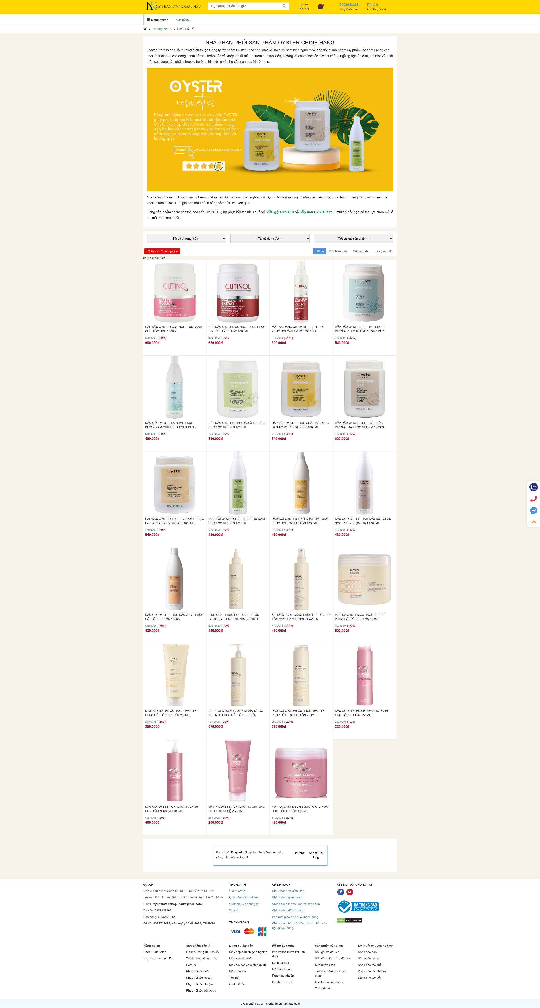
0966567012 (166, 917)
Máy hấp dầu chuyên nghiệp (248, 952)
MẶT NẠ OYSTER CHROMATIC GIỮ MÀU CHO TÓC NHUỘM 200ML (236, 809)
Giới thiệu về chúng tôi (244, 904)
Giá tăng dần (361, 251)
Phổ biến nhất (338, 251)
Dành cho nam (368, 952)
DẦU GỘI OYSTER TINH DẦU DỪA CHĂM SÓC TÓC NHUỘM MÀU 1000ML (363, 521)
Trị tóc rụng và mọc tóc (201, 958)
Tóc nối (234, 977)
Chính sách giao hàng (286, 897)
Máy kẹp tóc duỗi (240, 958)
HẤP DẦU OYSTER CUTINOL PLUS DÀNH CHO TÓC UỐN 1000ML (173, 329)
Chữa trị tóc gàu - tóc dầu (203, 952)
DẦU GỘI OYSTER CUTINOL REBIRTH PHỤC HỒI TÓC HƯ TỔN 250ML (298, 713)
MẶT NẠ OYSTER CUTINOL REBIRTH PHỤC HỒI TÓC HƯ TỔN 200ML (171, 713)
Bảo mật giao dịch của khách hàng (295, 917)
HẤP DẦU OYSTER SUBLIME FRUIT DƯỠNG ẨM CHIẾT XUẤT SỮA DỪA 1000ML (359, 329)
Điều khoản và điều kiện (288, 890)
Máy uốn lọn (237, 971)
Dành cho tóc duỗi (370, 964)
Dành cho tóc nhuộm (372, 971)
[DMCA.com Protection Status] (349, 920)
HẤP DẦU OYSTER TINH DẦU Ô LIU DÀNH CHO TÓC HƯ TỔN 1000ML (237, 425)
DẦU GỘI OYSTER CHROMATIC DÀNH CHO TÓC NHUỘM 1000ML (171, 809)
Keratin (191, 964)
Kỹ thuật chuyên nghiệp (375, 945)
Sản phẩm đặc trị (198, 945)
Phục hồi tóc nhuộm (199, 984)
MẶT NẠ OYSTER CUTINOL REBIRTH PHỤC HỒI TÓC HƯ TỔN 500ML (360, 617)
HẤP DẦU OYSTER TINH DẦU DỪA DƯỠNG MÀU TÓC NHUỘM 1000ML (360, 425)
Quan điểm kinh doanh (244, 897)
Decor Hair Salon (154, 952)
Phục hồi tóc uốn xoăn (201, 990)
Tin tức (233, 910)
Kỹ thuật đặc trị (282, 962)
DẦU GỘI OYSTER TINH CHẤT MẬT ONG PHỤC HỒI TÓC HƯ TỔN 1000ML (300, 521)
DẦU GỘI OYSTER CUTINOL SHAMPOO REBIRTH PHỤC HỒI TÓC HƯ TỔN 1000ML (235, 713)
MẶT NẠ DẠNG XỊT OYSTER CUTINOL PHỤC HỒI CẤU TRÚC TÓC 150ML (298, 329)
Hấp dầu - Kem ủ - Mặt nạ (332, 958)
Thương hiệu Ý (162, 29)
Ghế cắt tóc (237, 984)
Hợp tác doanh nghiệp (158, 958)
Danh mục (158, 19)
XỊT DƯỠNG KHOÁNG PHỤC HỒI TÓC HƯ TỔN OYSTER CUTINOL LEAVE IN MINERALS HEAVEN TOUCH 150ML (301, 617)
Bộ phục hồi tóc (282, 982)
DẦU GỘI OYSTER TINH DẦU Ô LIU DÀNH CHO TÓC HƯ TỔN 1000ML (237, 521)
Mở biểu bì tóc (281, 969)
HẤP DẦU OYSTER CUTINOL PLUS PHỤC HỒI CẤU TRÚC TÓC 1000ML (236, 329)
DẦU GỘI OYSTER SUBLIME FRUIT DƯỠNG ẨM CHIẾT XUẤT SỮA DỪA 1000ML (169, 425)
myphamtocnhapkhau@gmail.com (177, 904)
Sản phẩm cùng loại (329, 945)
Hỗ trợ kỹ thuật (283, 945)
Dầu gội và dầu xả (327, 952)
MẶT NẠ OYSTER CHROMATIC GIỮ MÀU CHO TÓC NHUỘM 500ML (300, 809)
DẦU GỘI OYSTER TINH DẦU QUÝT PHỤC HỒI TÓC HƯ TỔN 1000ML (174, 617)
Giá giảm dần (384, 251)
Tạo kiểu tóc (323, 988)
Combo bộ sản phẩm (329, 982)
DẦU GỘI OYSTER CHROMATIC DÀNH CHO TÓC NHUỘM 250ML (361, 713)
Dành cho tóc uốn (370, 977)
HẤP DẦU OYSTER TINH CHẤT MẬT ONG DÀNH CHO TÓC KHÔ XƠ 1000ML (300, 425)
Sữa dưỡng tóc (325, 964)
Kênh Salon (151, 945)
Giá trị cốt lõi (237, 890)
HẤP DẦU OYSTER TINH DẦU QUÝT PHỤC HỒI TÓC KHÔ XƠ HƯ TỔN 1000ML (174, 521)
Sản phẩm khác (368, 958)
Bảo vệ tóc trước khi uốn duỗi (288, 954)
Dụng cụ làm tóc (241, 945)
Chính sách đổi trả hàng (288, 910)
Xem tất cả (182, 19)
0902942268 (163, 910)
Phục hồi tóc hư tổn (199, 977)
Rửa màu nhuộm (283, 975)
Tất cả (319, 251)
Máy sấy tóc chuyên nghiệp (247, 964)
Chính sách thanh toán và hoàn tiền (296, 904)
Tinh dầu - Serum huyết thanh (330, 973)
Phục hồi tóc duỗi (197, 971)
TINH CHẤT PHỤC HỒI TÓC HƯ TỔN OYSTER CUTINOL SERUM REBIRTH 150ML (233, 617)
